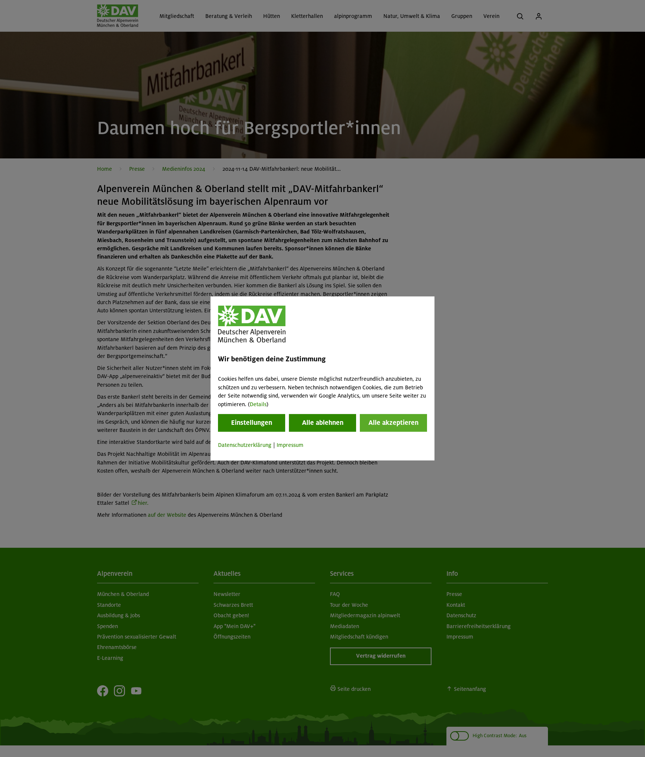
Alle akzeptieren (393, 422)
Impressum (290, 445)
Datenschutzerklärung (244, 445)
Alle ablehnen (322, 422)
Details (258, 404)
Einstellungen (251, 422)
